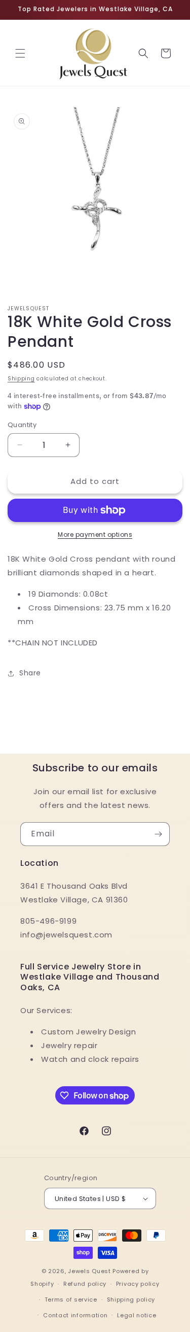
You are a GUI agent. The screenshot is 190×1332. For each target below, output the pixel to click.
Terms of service (71, 1299)
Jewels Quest (89, 1271)
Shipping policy (131, 1299)
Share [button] (30, 673)
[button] (20, 53)
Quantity (22, 425)
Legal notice (136, 1315)
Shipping (21, 378)
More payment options (95, 534)
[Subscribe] (158, 834)
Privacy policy (138, 1284)
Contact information (75, 1315)
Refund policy (84, 1284)
